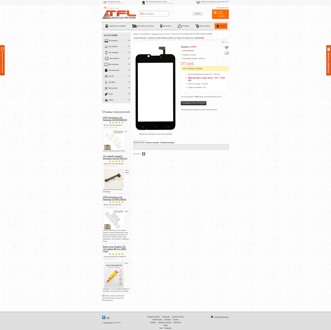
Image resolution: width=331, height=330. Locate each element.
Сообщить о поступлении (193, 103)
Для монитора (114, 58)
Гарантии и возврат (117, 26)
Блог (161, 328)
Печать (226, 42)
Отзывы (185, 26)
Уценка (110, 100)
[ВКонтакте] (143, 153)
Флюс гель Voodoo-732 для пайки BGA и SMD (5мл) (114, 249)
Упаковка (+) (189, 55)
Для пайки (111, 82)
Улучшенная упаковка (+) (193, 58)
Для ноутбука (113, 41)
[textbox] (154, 13)
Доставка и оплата (145, 26)
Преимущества (157, 319)
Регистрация (220, 8)
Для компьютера (113, 70)
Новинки (153, 322)
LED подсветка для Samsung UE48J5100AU (114, 198)
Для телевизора (113, 64)
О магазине (166, 316)
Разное (110, 94)
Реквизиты (167, 328)
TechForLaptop (108, 323)
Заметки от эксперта (164, 322)
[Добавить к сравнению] (227, 53)
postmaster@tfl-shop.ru (221, 317)
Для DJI (111, 76)
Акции (222, 26)
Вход (227, 8)
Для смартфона (114, 52)
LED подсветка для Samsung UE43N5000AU (115, 118)
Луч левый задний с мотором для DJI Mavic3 (115, 157)
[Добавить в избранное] (227, 48)
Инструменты (112, 88)
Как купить (204, 26)
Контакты (167, 26)
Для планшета (113, 47)
